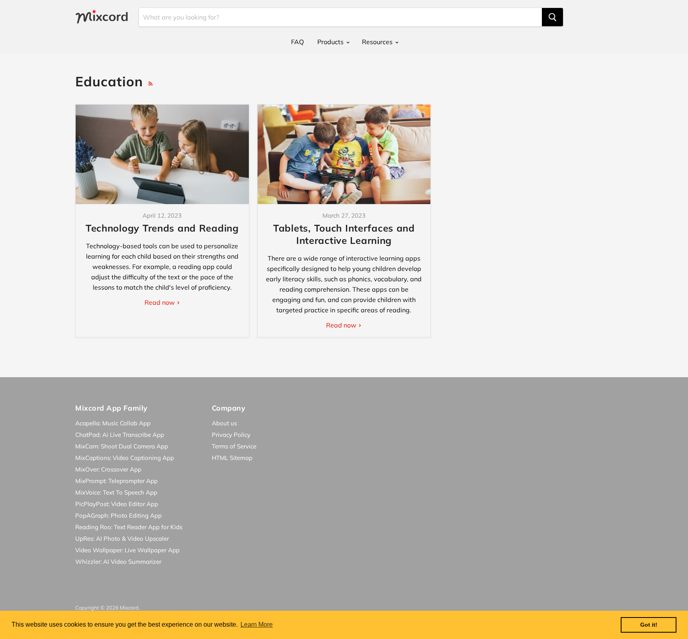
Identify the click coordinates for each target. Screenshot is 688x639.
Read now (160, 302)
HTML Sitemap (232, 458)
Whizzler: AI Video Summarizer (118, 561)
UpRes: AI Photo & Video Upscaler (122, 538)
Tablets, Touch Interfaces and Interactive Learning (344, 234)
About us (224, 423)
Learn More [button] (256, 624)
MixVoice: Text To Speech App (116, 492)
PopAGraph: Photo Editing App (118, 515)
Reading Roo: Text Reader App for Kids (128, 527)
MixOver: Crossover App (108, 469)
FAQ (297, 42)
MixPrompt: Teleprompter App (116, 481)
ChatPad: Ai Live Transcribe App (119, 434)
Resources (378, 42)
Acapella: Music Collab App (112, 423)
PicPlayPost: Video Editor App (116, 504)
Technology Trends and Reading (162, 228)
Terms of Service (234, 446)
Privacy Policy (231, 434)
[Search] (552, 17)
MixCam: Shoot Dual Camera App (121, 446)
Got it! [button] (648, 624)
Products (331, 42)
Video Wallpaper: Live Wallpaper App (127, 550)
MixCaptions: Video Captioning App (124, 458)
